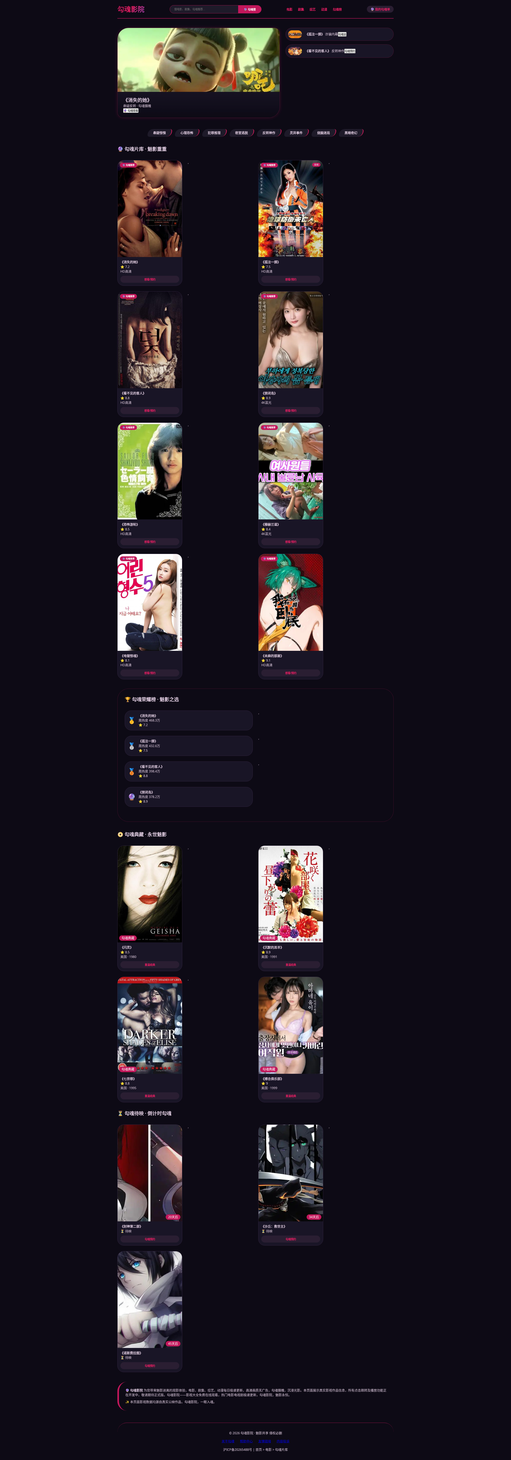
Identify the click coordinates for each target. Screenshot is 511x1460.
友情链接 (264, 1441)
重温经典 (150, 964)
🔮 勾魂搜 (250, 9)
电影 (289, 9)
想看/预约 (149, 279)
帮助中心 (246, 1441)
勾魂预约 (350, 51)
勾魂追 (342, 34)
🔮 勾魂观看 (131, 110)
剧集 (301, 9)
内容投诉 (283, 1441)
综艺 (313, 9)
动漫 (324, 9)
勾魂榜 (337, 9)
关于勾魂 (228, 1441)
